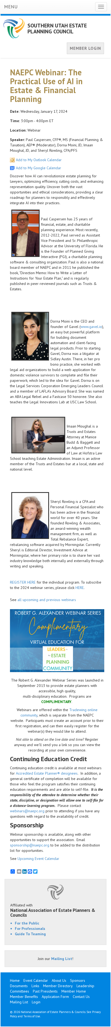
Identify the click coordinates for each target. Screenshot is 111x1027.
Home (15, 980)
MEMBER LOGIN (85, 48)
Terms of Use (31, 1016)
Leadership (85, 985)
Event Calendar (35, 980)
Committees (19, 991)
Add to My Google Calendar (38, 167)
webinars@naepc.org (27, 811)
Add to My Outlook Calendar (39, 159)
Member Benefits (24, 996)
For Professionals (30, 928)
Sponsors (77, 980)
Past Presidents (45, 991)
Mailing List (61, 958)
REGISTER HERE (23, 582)
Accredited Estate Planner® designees (47, 773)
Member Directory (58, 985)
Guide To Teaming (30, 933)
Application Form (55, 996)
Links (35, 985)
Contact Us (81, 996)
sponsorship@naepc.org (29, 845)
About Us (59, 980)
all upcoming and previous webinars (47, 599)
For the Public (27, 923)
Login (36, 1002)
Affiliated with (52, 910)
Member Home (73, 991)
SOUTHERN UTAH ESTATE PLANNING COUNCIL (57, 28)
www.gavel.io (91, 326)
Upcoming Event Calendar (38, 858)
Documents (19, 985)
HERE (79, 587)
